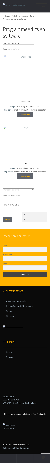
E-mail (5, 263)
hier (8, 414)
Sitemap (10, 316)
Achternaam (7, 254)
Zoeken (25, 458)
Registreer (8, 109)
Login (13, 106)
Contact (9, 357)
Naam (5, 245)
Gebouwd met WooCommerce (16, 448)
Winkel (14, 16)
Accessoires (23, 16)
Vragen (9, 311)
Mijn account (8, 458)
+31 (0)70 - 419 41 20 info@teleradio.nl (20, 403)
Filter (7, 219)
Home (7, 16)
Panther (33, 16)
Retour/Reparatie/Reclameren (19, 306)
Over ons (10, 352)
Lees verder (25, 114)
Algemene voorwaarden (16, 301)
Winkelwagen (38, 456)
